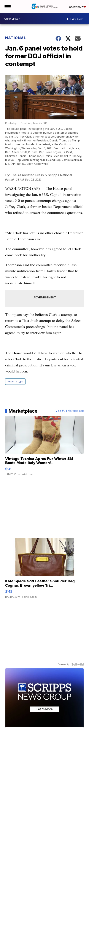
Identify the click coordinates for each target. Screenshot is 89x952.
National (15, 38)
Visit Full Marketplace (70, 410)
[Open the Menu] (7, 6)
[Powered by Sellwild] (77, 664)
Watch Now (76, 6)
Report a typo (15, 381)
